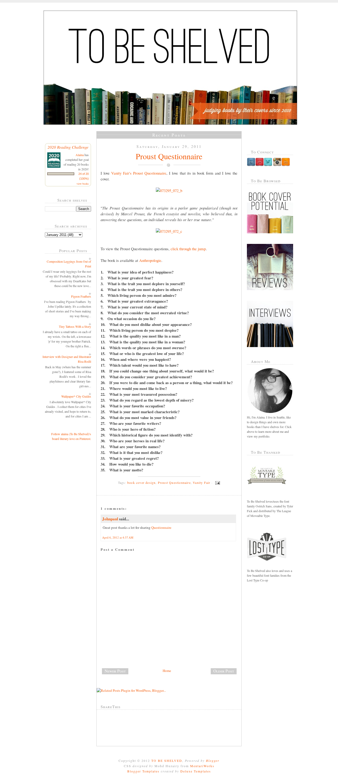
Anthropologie (150, 260)
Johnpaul (110, 519)
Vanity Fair (201, 482)
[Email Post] (217, 482)
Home (167, 670)
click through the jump (188, 248)
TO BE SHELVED (166, 760)
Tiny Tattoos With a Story (75, 326)
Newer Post (115, 671)
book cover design (141, 482)
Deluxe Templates (195, 771)
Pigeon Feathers (81, 296)
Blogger (212, 760)
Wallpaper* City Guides (76, 396)
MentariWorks (202, 766)
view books (83, 183)
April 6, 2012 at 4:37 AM (117, 537)
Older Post (223, 671)
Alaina (80, 155)
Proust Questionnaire (169, 156)
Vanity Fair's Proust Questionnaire (138, 173)
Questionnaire (161, 527)
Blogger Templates (143, 771)
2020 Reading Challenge (68, 147)
